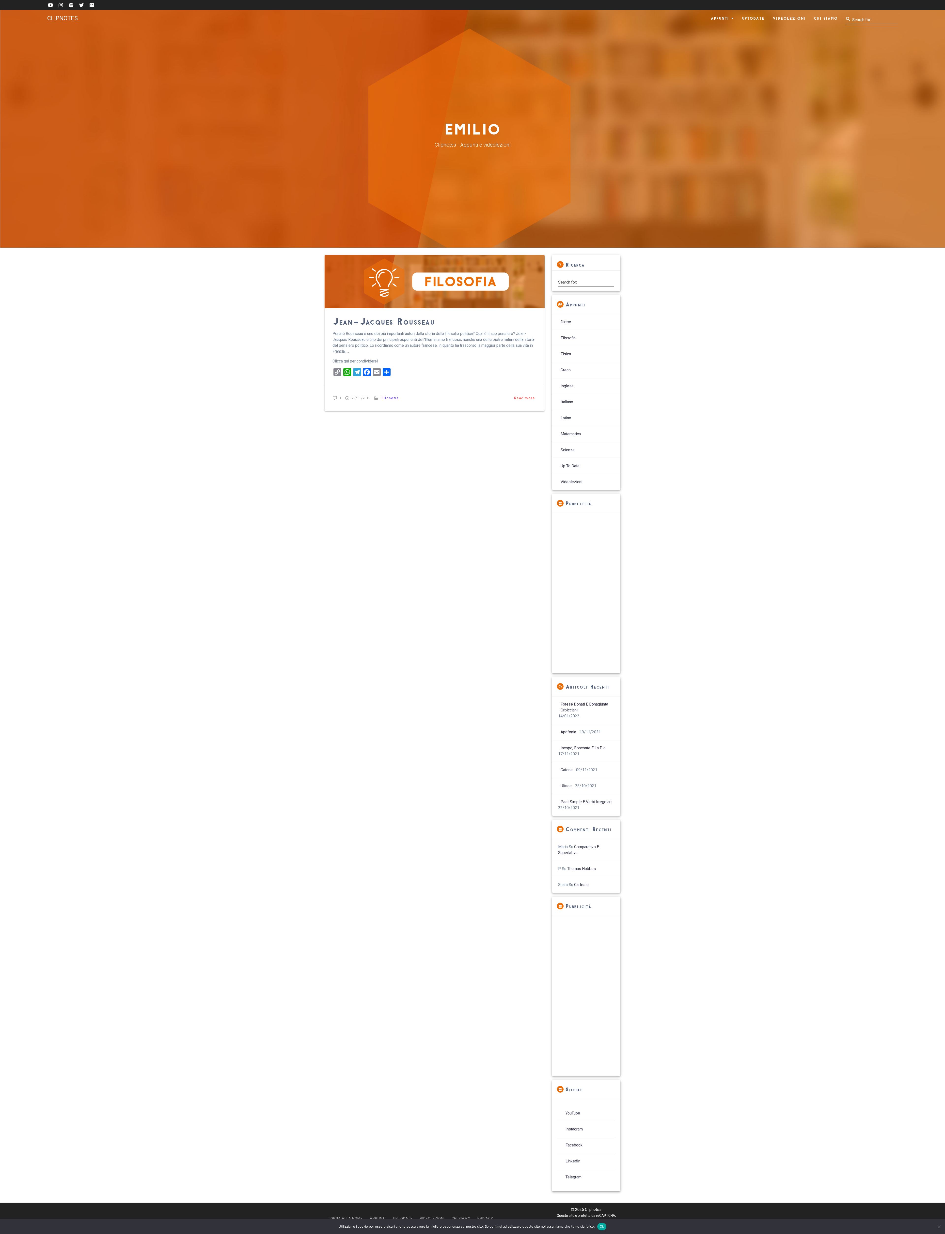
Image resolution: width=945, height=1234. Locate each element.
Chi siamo (825, 18)
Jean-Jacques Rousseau (383, 321)
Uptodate (753, 18)
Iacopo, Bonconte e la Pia (583, 748)
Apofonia (568, 732)
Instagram (574, 1129)
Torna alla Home (345, 1218)
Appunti (720, 18)
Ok (602, 1226)
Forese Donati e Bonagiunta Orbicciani (584, 707)
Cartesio (581, 884)
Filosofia (390, 398)
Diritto (566, 322)
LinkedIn (573, 1161)
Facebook (574, 1145)
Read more (524, 398)
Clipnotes (62, 18)
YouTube (573, 1113)
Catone (567, 769)
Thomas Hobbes (581, 868)
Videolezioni (788, 18)
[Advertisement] (586, 593)
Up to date (570, 466)
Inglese (567, 386)
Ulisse (566, 785)
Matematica (571, 434)
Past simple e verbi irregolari (586, 801)
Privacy (485, 1218)
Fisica (566, 354)
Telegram (574, 1177)
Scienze (568, 450)
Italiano (567, 402)
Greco (566, 370)
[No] (938, 1226)
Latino (566, 418)
